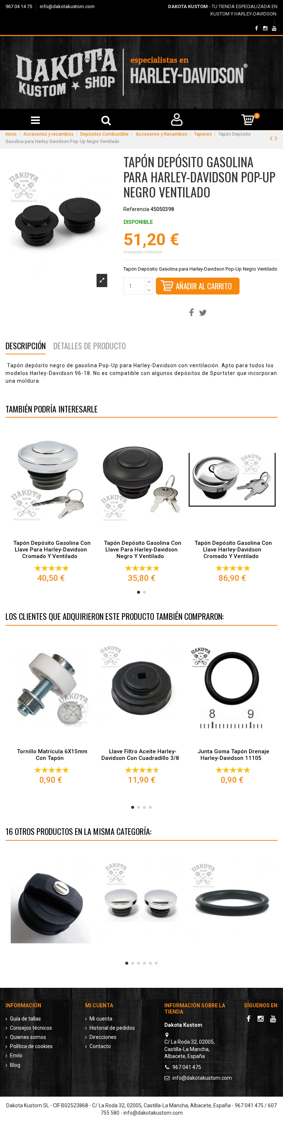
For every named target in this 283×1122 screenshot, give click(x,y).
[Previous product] (272, 138)
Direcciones (103, 1037)
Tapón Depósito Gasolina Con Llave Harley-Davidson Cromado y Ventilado (233, 550)
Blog (15, 1065)
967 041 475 (186, 1067)
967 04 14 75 (19, 6)
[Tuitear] (203, 313)
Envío (16, 1055)
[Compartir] (191, 313)
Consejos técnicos (31, 1028)
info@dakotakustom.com (67, 6)
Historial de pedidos (112, 1028)
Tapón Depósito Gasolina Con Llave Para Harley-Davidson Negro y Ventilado (142, 550)
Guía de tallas (25, 1019)
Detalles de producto (89, 346)
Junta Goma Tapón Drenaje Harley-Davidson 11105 (233, 754)
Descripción (26, 346)
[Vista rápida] (51, 533)
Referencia (136, 209)
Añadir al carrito (204, 286)
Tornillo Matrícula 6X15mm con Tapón (52, 754)
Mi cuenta (101, 1019)
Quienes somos (28, 1037)
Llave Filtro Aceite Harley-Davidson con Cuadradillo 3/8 (140, 754)
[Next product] (276, 138)
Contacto (100, 1046)
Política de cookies (31, 1046)
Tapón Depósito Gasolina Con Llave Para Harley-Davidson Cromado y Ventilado (52, 550)
